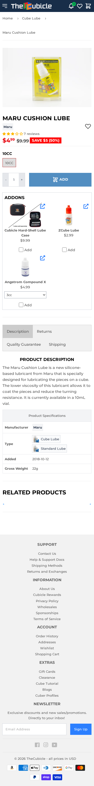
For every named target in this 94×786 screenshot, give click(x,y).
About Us (47, 589)
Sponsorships (47, 613)
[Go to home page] (31, 6)
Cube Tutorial (47, 683)
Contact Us (47, 554)
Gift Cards (47, 672)
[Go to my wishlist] (79, 6)
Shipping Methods (47, 565)
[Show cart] (88, 6)
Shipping (57, 344)
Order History (47, 636)
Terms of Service (47, 619)
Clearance (47, 677)
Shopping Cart (47, 654)
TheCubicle (36, 759)
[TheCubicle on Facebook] (37, 746)
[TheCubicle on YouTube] (54, 746)
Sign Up (80, 729)
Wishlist (47, 648)
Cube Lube (31, 18)
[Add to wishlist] (87, 126)
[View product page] (42, 206)
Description (18, 331)
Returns (44, 331)
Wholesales (47, 607)
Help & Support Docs (47, 559)
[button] (13, 134)
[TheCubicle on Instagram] (45, 746)
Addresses (47, 642)
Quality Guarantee (24, 344)
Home (8, 18)
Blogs (47, 689)
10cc (9, 163)
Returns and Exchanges (47, 571)
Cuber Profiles (47, 695)
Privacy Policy (47, 601)
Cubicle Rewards (47, 595)
